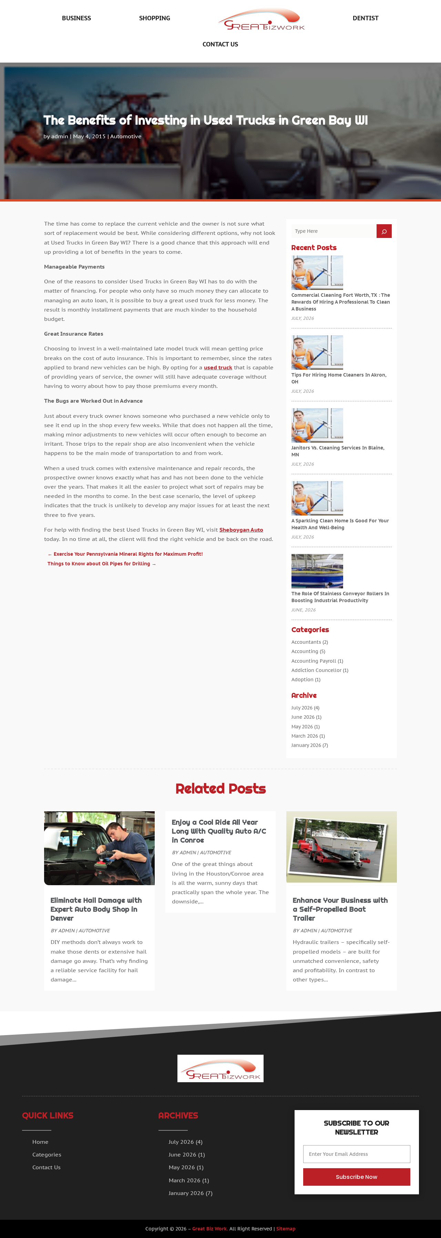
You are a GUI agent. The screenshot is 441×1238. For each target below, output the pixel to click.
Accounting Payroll (313, 661)
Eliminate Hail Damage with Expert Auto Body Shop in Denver (96, 909)
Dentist (366, 18)
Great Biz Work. (210, 1229)
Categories (46, 1154)
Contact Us (220, 44)
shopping (154, 18)
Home (40, 1141)
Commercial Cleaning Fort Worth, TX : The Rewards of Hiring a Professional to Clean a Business (340, 302)
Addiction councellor (316, 670)
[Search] (384, 231)
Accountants (306, 642)
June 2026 (303, 717)
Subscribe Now (356, 1177)
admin (59, 136)
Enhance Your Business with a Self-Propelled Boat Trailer (340, 909)
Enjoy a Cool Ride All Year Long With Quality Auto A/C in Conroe (219, 831)
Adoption (302, 679)
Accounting (304, 651)
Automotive (126, 136)
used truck (218, 367)
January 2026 (306, 745)
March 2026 (304, 736)
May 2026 (302, 727)
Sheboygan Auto (241, 529)
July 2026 (301, 708)
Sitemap (286, 1229)
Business (76, 18)
